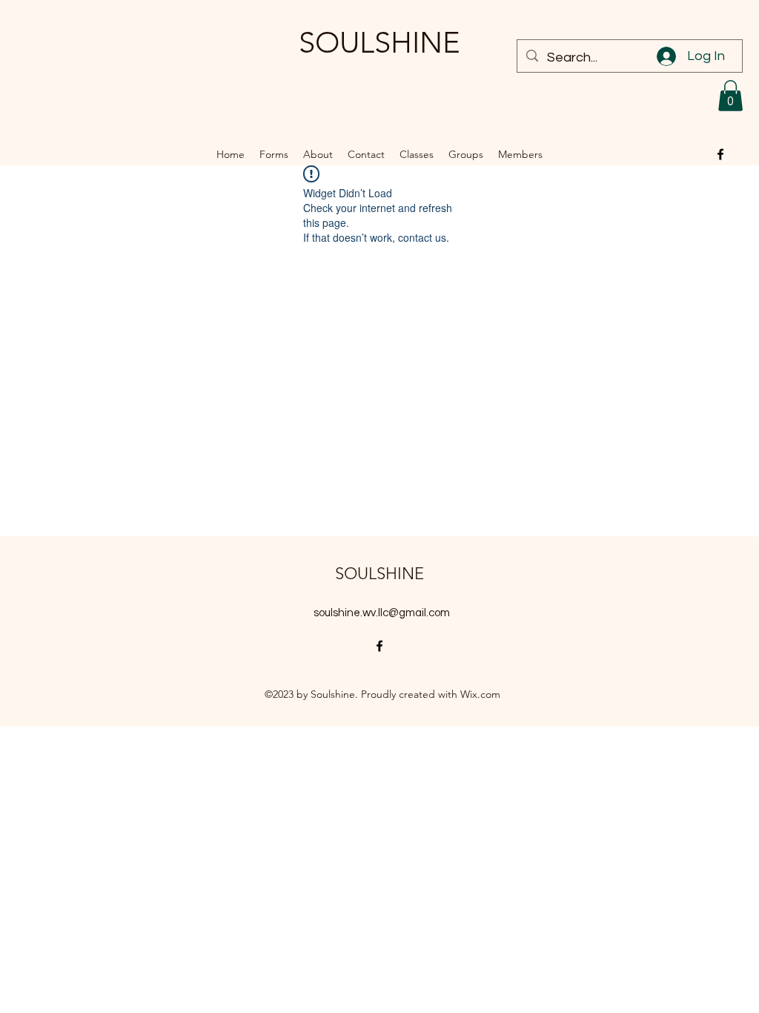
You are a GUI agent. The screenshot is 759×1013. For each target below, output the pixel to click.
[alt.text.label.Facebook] (720, 154)
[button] (730, 95)
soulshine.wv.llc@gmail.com (382, 612)
